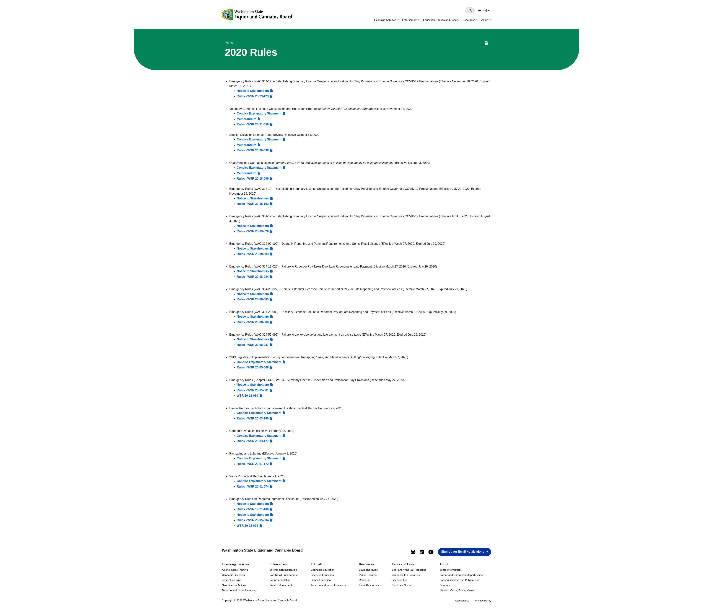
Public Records (368, 574)
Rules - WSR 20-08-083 (253, 254)
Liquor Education (321, 579)
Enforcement (409, 19)
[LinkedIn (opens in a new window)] (421, 552)
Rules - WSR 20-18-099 (253, 178)
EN (479, 10)
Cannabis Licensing (233, 574)
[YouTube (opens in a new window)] (431, 552)
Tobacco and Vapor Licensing (239, 590)
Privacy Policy (483, 600)
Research (364, 579)
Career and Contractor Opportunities (461, 574)
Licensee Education (322, 574)
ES (488, 10)
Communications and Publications (459, 579)
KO (484, 10)
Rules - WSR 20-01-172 (253, 463)
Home (230, 42)
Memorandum (246, 119)
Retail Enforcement (280, 585)
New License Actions (234, 585)
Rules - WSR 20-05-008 (253, 367)
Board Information (450, 569)
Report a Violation (279, 579)
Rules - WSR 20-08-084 (253, 276)
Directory (444, 585)
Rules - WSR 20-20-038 (253, 150)
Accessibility (462, 600)
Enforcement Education (283, 569)
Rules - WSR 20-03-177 (253, 441)
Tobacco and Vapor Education (328, 585)
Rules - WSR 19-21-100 (253, 509)
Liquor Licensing (231, 579)
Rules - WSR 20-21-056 (253, 124)
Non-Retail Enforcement (283, 574)
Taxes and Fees (447, 19)
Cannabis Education (322, 569)
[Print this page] (486, 43)
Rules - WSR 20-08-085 (253, 299)
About (484, 19)
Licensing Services (385, 19)
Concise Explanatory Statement (259, 113)
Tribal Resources (369, 585)
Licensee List (399, 579)
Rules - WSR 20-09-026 (253, 231)
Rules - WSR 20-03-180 (253, 418)
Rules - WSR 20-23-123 (253, 96)
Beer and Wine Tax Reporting (409, 569)
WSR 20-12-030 (247, 395)
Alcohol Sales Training (235, 569)
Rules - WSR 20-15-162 (253, 203)
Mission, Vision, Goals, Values (457, 590)
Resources (469, 19)
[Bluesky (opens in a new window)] (413, 552)
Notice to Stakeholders (253, 90)
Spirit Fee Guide (401, 585)
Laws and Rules (368, 569)
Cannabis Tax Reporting (406, 574)
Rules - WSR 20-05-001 (253, 390)
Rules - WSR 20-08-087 (253, 344)
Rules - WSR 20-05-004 (253, 520)
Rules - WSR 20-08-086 (253, 322)
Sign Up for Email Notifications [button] (462, 551)
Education (429, 19)
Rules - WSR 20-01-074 (253, 486)
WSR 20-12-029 (247, 525)
